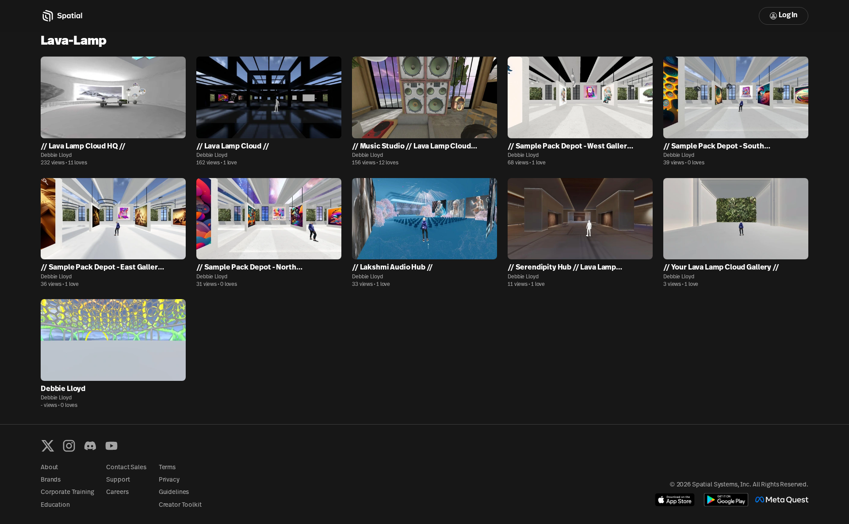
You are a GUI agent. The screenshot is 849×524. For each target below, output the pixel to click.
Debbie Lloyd (56, 155)
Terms (167, 467)
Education (55, 505)
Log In (788, 15)
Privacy (169, 480)
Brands (51, 480)
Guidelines (174, 492)
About (49, 467)
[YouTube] (111, 446)
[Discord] (90, 446)
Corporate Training (67, 492)
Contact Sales (126, 467)
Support (118, 480)
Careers (117, 492)
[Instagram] (69, 446)
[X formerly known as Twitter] (48, 446)
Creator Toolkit (180, 505)
